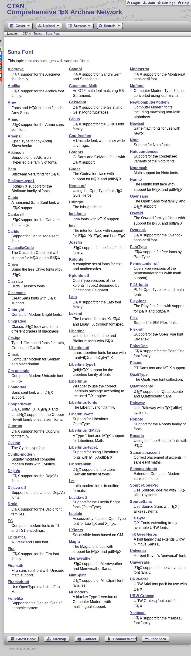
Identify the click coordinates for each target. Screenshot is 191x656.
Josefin (75, 242)
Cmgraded (17, 321)
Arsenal (14, 136)
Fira (11, 549)
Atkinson (16, 153)
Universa (138, 551)
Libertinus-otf (81, 414)
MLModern (78, 592)
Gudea (75, 169)
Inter (73, 226)
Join (151, 3)
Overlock (138, 230)
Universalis (140, 562)
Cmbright (16, 310)
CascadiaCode (21, 248)
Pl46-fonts (139, 285)
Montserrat (139, 69)
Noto (134, 140)
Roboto (136, 419)
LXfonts (76, 530)
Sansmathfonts (143, 469)
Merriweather (80, 558)
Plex (134, 318)
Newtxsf (137, 124)
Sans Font (53, 33)
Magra (74, 542)
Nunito (136, 180)
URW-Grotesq (142, 596)
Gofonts (76, 152)
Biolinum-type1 (21, 181)
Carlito (13, 231)
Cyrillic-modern (21, 454)
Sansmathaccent (145, 452)
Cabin (13, 198)
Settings (168, 3)
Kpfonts (76, 259)
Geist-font (77, 102)
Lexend (75, 314)
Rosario (137, 436)
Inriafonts (77, 214)
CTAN (27, 33)
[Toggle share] (1, 41)
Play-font (138, 301)
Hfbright (76, 202)
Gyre (137, 518)
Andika (14, 86)
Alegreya (16, 69)
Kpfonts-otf (79, 276)
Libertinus (78, 381)
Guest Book (26, 639)
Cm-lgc (14, 338)
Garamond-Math (83, 86)
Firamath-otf (18, 582)
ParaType (138, 247)
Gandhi (75, 69)
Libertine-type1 (82, 365)
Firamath (15, 566)
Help (185, 3)
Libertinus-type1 (83, 447)
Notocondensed (144, 152)
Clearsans (17, 293)
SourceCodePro (144, 485)
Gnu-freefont (80, 136)
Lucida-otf (78, 497)
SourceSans (141, 502)
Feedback (158, 639)
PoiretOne (139, 346)
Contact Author (124, 639)
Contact (89, 639)
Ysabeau (138, 613)
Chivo (13, 264)
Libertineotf (79, 348)
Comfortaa (17, 387)
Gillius (74, 119)
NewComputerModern (149, 102)
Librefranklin (80, 464)
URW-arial (139, 579)
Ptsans (136, 363)
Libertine (77, 331)
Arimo (13, 119)
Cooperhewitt (19, 404)
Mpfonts (137, 86)
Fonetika (15, 598)
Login (135, 3)
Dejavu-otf (17, 488)
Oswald (136, 213)
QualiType (139, 375)
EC (10, 521)
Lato (73, 297)
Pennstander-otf (144, 264)
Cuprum (15, 426)
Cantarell (16, 214)
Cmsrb (14, 355)
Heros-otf (77, 186)
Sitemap (59, 639)
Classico (15, 281)
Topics (38, 33)
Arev (12, 102)
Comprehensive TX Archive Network (64, 9)
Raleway (137, 403)
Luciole (75, 514)
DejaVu (14, 471)
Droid (12, 504)
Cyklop (14, 443)
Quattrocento (141, 386)
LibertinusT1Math (84, 430)
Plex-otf (136, 329)
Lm (72, 481)
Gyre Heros (143, 534)
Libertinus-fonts (83, 402)
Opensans (139, 196)
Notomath (138, 168)
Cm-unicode (18, 371)
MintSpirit (77, 575)
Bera (12, 169)
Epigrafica (17, 537)
